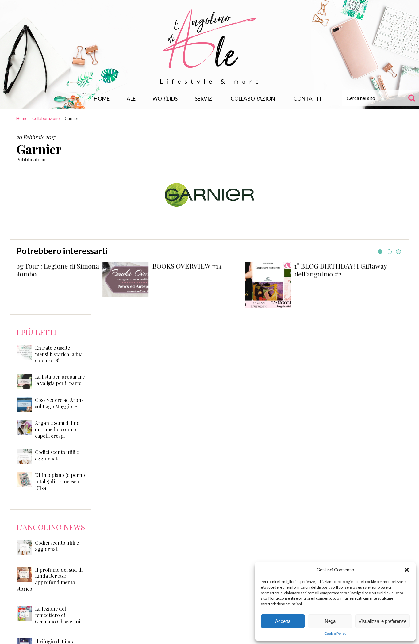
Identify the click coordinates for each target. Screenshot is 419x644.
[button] (407, 570)
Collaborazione (46, 118)
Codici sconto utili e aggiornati (57, 455)
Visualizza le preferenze (382, 621)
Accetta (282, 621)
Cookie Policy (335, 633)
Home (102, 98)
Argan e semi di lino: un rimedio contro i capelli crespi (58, 429)
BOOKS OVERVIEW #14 (113, 265)
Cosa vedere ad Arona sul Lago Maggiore (59, 403)
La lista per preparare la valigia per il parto (60, 380)
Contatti (307, 98)
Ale (131, 98)
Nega (330, 621)
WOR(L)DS (165, 98)
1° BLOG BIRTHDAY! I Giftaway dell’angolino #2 (266, 269)
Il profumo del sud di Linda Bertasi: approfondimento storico (50, 579)
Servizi (204, 98)
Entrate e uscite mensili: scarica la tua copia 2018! (59, 354)
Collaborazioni (254, 98)
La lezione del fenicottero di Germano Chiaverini (57, 615)
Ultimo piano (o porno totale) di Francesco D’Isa (60, 481)
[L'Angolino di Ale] (209, 47)
